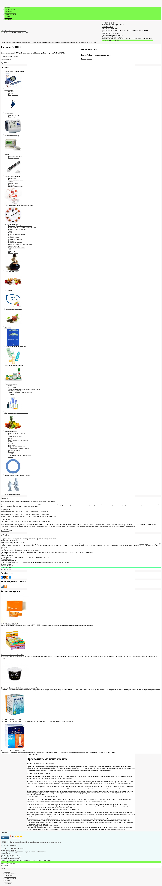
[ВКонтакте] (2, 577)
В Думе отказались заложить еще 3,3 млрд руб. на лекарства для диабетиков (25, 511)
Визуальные (12, 117)
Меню (3, 867)
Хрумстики (12, 251)
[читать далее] (143, 544)
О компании (8, 18)
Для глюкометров (13, 115)
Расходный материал (15, 156)
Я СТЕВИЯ (12, 387)
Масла (10, 441)
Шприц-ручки (12, 178)
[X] (4, 577)
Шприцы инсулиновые (15, 186)
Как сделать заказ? (10, 14)
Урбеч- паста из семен (15, 436)
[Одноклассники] (7, 577)
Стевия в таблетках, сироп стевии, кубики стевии (24, 389)
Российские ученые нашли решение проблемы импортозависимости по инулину (27, 521)
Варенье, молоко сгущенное (17, 229)
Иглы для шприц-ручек (15, 180)
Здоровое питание (33, 754)
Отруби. (11, 443)
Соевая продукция (14, 450)
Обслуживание (13, 95)
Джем (10, 231)
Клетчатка (11, 445)
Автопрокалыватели (14, 183)
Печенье (11, 241)
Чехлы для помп (13, 158)
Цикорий (11, 452)
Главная (7, 8)
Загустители (12, 435)
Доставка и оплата (10, 9)
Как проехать (86, 59)
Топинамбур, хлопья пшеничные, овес (20, 455)
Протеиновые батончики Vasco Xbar (12, 655)
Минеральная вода (14, 237)
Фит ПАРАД (12, 385)
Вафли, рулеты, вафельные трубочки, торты (22, 227)
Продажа (11, 91)
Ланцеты (11, 181)
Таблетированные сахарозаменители (20, 392)
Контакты (7, 19)
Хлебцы (10, 453)
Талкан (10, 457)
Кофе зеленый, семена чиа (16, 447)
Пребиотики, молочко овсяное (18, 440)
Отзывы (7, 16)
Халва (10, 249)
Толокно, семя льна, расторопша (18, 448)
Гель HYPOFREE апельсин (9, 623)
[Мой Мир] (10, 577)
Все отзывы (4, 569)
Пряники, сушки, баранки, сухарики (20, 244)
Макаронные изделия (15, 239)
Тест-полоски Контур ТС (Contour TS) (13, 751)
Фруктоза (11, 394)
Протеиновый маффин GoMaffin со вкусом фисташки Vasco (20, 688)
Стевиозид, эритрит (14, 391)
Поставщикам (8, 11)
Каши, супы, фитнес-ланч (16, 433)
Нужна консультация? (8, 863)
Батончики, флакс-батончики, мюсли (20, 226)
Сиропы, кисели (13, 246)
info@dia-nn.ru (5, 832)
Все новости (5, 531)
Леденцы (11, 236)
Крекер (10, 438)
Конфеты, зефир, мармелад (16, 234)
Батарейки (11, 185)
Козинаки (11, 232)
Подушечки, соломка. (15, 242)
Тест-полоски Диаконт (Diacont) (11, 719)
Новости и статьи (10, 13)
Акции (10, 93)
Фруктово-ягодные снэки (16, 248)
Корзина (3, 865)
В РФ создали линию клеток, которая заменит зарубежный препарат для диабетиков (28, 501)
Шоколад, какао (13, 253)
